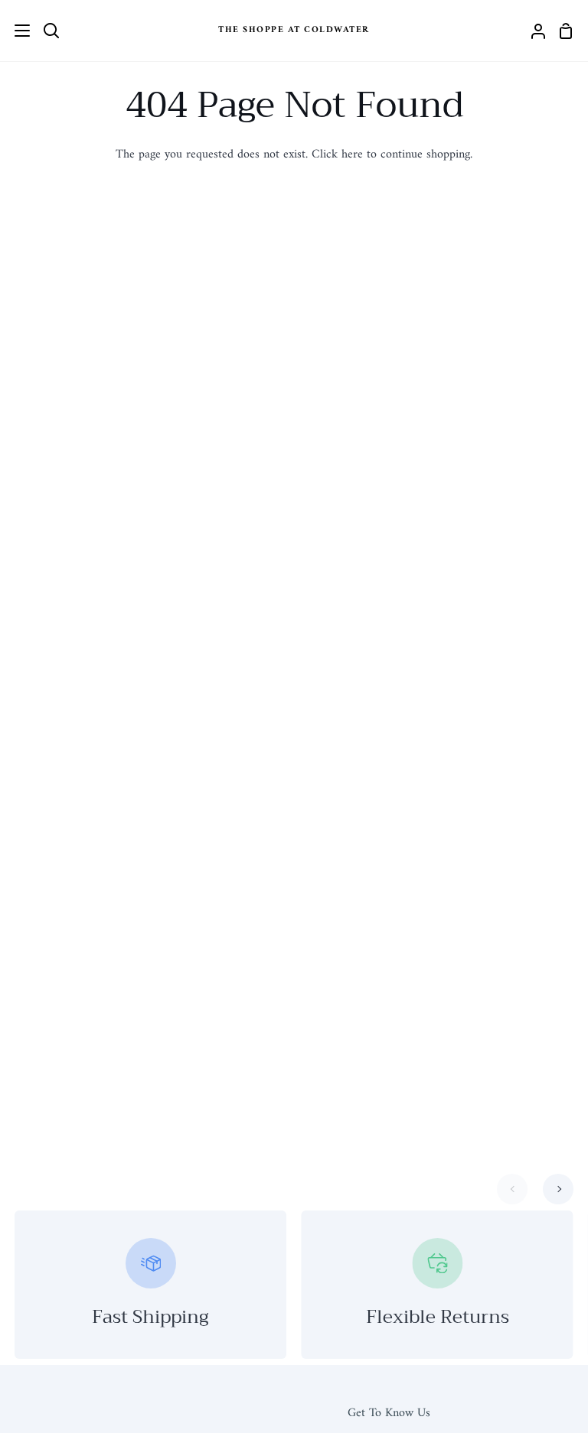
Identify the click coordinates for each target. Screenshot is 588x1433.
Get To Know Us (389, 1413)
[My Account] (532, 30)
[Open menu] (15, 30)
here (352, 154)
